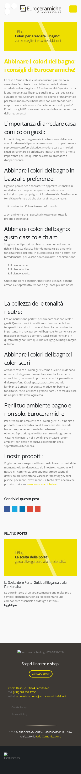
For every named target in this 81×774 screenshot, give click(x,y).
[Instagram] (14, 6)
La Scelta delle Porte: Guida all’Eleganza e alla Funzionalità (35, 584)
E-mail (37, 509)
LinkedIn (22, 509)
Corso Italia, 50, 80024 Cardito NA (28, 688)
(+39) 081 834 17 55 (24, 692)
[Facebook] (7, 6)
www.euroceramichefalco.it (43, 484)
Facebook (7, 509)
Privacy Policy (19, 714)
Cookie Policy (19, 707)
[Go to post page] (40, 557)
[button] (73, 9)
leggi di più (10, 605)
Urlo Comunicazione (48, 736)
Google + (30, 509)
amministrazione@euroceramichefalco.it (41, 696)
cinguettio (14, 509)
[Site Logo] (40, 9)
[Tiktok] (7, 12)
